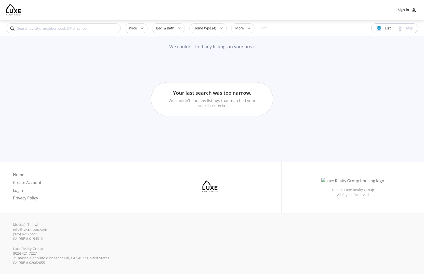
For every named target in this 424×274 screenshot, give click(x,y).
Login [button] (18, 190)
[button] (27, 192)
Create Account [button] (27, 182)
